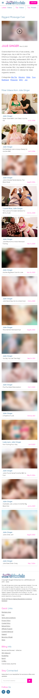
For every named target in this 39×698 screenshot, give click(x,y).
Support (4, 634)
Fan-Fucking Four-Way (10, 444)
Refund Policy (6, 626)
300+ (21, 80)
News (3, 640)
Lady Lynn (7, 442)
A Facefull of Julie (8, 416)
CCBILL (4, 661)
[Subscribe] (29, 681)
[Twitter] (8, 692)
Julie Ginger (10, 46)
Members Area (6, 612)
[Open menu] (3, 3)
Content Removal (7, 631)
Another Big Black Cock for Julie (13, 272)
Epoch (4, 658)
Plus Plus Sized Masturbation (12, 387)
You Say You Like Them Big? (11, 358)
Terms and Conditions (9, 618)
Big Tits (14, 77)
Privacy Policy (6, 620)
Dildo (28, 77)
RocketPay (5, 655)
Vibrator (21, 77)
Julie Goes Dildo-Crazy (10, 563)
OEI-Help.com (6, 653)
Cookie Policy (6, 623)
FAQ (3, 615)
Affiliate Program (7, 629)
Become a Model (7, 637)
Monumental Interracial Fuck (12, 330)
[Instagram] (3, 692)
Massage (14, 80)
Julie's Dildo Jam (8, 534)
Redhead (5, 80)
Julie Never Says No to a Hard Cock (14, 301)
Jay (26, 80)
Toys (34, 77)
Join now (33, 2)
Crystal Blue (7, 208)
